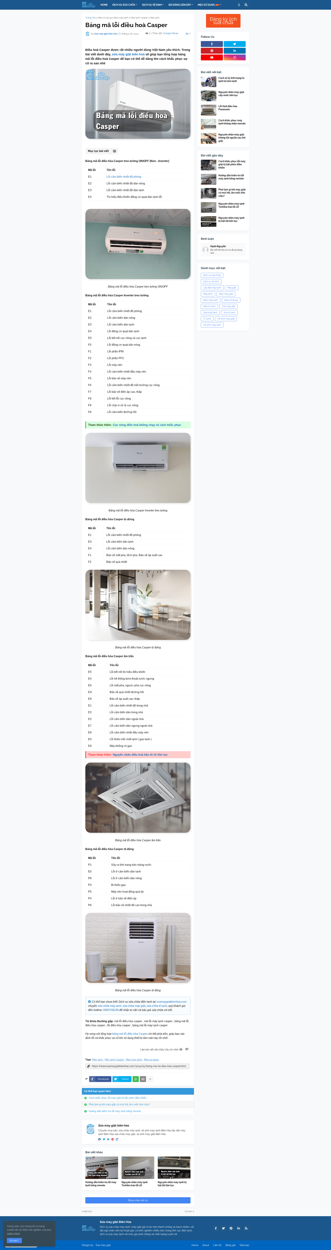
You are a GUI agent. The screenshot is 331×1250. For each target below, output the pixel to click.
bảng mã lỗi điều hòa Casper (130, 1033)
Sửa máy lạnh (210, 312)
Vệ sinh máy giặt (225, 318)
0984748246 (111, 1010)
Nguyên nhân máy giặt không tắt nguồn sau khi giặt (231, 137)
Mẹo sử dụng (105, 18)
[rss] (246, 1228)
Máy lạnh (154, 18)
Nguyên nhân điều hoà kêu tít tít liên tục (140, 754)
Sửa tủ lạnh (229, 312)
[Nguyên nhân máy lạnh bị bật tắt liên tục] (174, 1168)
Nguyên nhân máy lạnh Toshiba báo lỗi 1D (135, 1184)
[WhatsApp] (136, 1079)
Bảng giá (230, 1245)
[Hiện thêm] (150, 1079)
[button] (239, 5)
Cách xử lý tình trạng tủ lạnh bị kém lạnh (231, 79)
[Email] (143, 1079)
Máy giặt (231, 287)
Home (195, 1245)
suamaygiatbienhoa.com (172, 1001)
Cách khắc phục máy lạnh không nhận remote (231, 122)
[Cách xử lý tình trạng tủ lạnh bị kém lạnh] (208, 81)
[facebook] (99, 1139)
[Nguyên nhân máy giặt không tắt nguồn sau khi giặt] (208, 138)
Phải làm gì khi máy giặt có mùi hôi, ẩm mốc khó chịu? (119, 1104)
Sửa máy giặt (228, 306)
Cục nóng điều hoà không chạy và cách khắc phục (147, 425)
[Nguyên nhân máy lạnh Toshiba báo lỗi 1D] (138, 1168)
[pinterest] (112, 1139)
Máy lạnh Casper (139, 18)
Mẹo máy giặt (226, 294)
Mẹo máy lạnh (121, 18)
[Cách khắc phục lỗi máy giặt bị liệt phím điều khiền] (208, 165)
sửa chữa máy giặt (134, 1005)
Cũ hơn (188, 1211)
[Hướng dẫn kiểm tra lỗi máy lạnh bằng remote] (101, 1168)
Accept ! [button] (14, 1240)
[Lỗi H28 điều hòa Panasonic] (208, 110)
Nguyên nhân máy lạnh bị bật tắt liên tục (172, 1184)
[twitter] (104, 1139)
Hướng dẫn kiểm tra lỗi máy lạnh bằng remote (115, 1111)
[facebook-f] (212, 44)
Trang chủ (90, 18)
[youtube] (212, 57)
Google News (170, 33)
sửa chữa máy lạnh (109, 1005)
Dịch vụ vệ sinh (211, 281)
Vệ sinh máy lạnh (212, 325)
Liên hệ (217, 1245)
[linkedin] (108, 1139)
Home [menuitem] (104, 4)
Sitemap (244, 1245)
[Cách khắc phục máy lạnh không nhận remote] (208, 124)
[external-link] (117, 1139)
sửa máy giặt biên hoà (128, 54)
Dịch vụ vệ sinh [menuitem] (152, 4)
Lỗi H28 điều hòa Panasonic (227, 108)
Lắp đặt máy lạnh (212, 287)
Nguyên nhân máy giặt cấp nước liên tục (231, 94)
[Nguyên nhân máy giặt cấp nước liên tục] (208, 96)
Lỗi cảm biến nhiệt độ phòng (124, 176)
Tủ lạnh (207, 318)
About (205, 1245)
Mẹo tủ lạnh (209, 306)
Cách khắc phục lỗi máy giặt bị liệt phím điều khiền (117, 1097)
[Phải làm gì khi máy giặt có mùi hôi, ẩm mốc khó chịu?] (208, 193)
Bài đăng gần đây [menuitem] (180, 4)
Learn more (13, 1233)
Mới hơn (88, 1211)
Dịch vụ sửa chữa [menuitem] (123, 4)
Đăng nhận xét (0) (138, 1200)
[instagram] (235, 57)
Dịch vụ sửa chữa (212, 275)
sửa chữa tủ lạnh (157, 1005)
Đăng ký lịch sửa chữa (223, 20)
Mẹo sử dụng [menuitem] (206, 4)
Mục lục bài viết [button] (98, 151)
